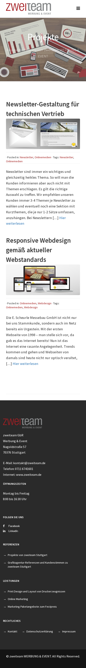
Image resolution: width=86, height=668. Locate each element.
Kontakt (12, 631)
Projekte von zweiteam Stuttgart (27, 555)
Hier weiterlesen (25, 363)
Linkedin (13, 531)
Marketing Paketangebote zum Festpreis (32, 606)
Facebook (14, 526)
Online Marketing (18, 599)
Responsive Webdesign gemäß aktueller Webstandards (38, 250)
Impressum (69, 631)
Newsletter (26, 157)
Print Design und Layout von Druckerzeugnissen (36, 591)
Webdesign (44, 303)
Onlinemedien (43, 157)
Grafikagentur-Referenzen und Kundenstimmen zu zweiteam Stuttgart (38, 564)
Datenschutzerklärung (39, 631)
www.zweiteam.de (28, 475)
